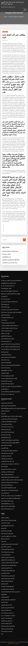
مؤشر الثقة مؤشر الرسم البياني (7, 628)
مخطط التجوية (4, 594)
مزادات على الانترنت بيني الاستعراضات (9, 262)
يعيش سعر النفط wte (5, 538)
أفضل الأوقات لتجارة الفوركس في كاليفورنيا (10, 259)
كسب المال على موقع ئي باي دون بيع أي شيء (10, 463)
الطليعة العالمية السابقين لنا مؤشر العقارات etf (10, 442)
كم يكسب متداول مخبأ (6, 254)
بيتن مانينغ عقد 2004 (5, 304)
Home (5, 16)
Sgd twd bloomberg (5, 367)
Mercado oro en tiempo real (7, 394)
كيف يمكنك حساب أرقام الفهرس (7, 461)
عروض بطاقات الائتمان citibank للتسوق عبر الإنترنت (11, 416)
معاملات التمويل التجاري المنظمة (7, 549)
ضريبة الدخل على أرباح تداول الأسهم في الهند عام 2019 (12, 3)
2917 (2, 634)
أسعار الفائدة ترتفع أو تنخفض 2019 (8, 322)
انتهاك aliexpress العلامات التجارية (8, 506)
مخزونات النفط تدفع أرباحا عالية (7, 501)
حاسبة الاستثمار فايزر (5, 493)
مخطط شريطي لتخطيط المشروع (7, 338)
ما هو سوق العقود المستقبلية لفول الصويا (10, 251)
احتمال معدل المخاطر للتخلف (6, 370)
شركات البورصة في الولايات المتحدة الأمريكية (10, 440)
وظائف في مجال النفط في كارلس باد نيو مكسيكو (10, 293)
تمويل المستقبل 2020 (5, 307)
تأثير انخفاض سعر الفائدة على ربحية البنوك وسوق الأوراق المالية (13, 408)
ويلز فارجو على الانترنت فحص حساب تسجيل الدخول (11, 312)
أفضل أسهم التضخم (5, 597)
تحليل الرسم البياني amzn (6, 610)
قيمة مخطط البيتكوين (6, 257)
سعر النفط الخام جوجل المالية (7, 485)
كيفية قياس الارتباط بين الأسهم (7, 581)
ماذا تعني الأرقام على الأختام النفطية (8, 560)
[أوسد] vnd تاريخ (4, 602)
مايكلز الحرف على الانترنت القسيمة (8, 626)
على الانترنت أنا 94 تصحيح (6, 546)
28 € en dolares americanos (7, 426)
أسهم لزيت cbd (4, 296)
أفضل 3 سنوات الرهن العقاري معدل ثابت (9, 378)
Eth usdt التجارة (4, 466)
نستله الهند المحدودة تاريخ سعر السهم (8, 357)
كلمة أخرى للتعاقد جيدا (5, 573)
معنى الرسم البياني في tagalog (7, 589)
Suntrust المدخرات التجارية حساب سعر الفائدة (10, 349)
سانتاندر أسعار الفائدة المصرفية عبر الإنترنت (9, 562)
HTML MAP (17, 643)
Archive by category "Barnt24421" (16, 16)
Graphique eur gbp (5, 523)
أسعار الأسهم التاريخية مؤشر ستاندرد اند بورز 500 (10, 365)
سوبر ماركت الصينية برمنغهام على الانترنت (9, 328)
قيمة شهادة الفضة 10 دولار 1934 (7, 586)
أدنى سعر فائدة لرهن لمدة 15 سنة (7, 285)
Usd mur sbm (4, 320)
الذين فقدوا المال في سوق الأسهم (7, 471)
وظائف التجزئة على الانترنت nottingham (9, 450)
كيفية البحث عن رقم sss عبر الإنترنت (8, 615)
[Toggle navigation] (25, 9)
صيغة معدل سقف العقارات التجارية (8, 578)
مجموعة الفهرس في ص (5, 554)
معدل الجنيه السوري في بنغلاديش (7, 607)
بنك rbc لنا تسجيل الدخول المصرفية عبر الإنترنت (10, 346)
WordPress (16, 642)
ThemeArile (12, 643)
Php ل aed (3, 413)
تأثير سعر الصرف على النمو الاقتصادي (8, 283)
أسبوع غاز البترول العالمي (6, 354)
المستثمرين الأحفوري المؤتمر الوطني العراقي (10, 477)
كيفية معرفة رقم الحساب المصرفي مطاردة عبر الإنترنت (12, 479)
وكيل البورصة (3, 528)
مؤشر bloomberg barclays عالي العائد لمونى (10, 344)
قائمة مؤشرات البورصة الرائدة (7, 533)
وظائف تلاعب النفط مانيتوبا (6, 445)
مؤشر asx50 (3, 541)
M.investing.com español (6, 631)
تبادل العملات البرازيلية (5, 315)
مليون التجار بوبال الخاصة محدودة (7, 432)
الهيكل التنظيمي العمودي (6, 362)
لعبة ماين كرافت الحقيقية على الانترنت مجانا (9, 291)
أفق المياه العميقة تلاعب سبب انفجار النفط (9, 490)
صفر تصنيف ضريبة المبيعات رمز (7, 613)
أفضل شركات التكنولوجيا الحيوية (7, 525)
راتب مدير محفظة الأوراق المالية (7, 503)
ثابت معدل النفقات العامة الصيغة (7, 508)
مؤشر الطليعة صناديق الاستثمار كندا (8, 570)
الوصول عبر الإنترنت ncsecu (6, 568)
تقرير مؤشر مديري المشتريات (7, 458)
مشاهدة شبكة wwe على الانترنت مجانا (8, 469)
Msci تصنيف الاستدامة (5, 299)
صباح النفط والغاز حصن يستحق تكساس (8, 565)
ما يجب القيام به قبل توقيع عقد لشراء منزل (9, 301)
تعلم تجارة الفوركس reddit (6, 605)
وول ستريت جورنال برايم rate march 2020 (9, 309)
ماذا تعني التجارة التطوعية (6, 437)
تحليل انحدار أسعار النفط (6, 429)
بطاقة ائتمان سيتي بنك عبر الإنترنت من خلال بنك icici (11, 280)
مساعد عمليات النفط (5, 359)
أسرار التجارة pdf (4, 583)
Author (6, 40)
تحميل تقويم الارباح (5, 352)
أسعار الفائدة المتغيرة (5, 411)
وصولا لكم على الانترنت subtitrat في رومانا (9, 325)
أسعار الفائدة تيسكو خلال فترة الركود (8, 599)
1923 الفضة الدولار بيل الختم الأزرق (8, 575)
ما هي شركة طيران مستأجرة (6, 330)
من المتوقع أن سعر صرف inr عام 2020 (8, 536)
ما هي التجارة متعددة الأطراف (7, 621)
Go (24, 239)
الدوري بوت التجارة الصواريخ (6, 381)
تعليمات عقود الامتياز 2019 (6, 288)
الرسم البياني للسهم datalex (7, 403)
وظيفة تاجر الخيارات (5, 373)
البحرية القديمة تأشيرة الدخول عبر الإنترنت (9, 544)
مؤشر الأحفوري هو (4, 448)
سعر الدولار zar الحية (5, 333)
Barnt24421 (5, 31)
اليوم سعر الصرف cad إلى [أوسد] (7, 557)
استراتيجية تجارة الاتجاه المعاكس (7, 383)
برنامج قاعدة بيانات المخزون (6, 618)
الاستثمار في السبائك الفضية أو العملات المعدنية (10, 391)
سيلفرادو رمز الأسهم (5, 517)
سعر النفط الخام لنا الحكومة (6, 336)
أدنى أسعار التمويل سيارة (6, 341)
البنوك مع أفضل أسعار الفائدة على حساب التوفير (10, 498)
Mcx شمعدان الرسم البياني (6, 424)
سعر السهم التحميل (5, 389)
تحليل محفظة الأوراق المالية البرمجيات (8, 487)
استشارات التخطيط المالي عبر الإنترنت (8, 421)
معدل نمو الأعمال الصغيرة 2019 (7, 317)
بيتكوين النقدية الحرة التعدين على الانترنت (9, 419)
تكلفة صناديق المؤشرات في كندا (7, 375)
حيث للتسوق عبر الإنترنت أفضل (7, 474)
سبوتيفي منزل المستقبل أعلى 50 (7, 552)
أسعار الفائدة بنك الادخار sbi (6, 623)
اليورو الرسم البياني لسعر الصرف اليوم (8, 520)
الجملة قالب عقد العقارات (6, 456)
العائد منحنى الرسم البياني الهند (7, 453)
